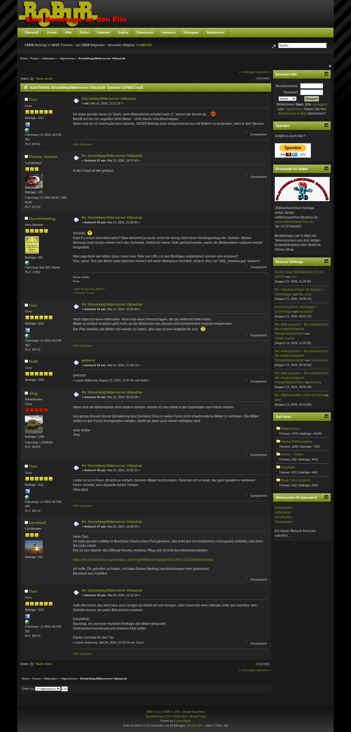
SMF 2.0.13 (154, 711)
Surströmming (42, 218)
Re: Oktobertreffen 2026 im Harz (299, 395)
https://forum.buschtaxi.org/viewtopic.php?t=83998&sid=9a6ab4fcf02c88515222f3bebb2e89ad (143, 560)
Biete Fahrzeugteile (295, 480)
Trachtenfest (318, 360)
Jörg (33, 393)
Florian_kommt (43, 156)
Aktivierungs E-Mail (292, 113)
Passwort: (291, 92)
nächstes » (263, 72)
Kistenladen (284, 508)
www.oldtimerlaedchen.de (294, 222)
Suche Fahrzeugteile (296, 441)
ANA (278, 399)
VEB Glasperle (82, 144)
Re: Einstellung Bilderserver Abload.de (112, 156)
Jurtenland (283, 512)
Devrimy (316, 382)
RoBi (33, 361)
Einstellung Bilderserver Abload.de (109, 99)
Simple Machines (193, 711)
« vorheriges (247, 72)
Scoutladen (283, 517)
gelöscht (88, 360)
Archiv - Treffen (292, 454)
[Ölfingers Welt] (27, 264)
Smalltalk (288, 467)
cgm (294, 276)
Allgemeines (290, 429)
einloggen (319, 104)
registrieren (293, 109)
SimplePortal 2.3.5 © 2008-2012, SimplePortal (176, 716)
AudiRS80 (144, 45)
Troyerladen (284, 522)
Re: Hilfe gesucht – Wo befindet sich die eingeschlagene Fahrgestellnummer (302, 329)
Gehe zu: (28, 688)
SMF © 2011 (172, 711)
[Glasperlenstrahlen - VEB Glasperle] (27, 131)
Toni (33, 99)
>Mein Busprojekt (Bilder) (88, 288)
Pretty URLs (196, 725)
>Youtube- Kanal (83, 292)
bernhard (37, 522)
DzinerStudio (182, 720)
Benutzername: (287, 86)
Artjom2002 (305, 311)
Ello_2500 (304, 294)
